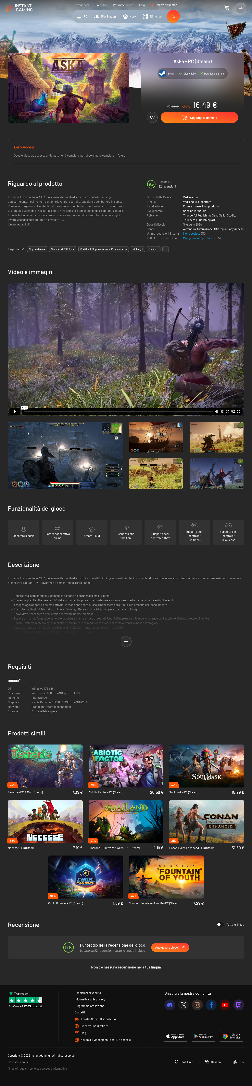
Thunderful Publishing (197, 215)
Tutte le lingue (235, 924)
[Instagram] (197, 1004)
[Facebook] (211, 1004)
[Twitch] (238, 1004)
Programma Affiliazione (89, 1006)
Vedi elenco (190, 197)
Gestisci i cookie (18, 1062)
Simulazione (205, 229)
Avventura (189, 229)
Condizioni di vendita (88, 993)
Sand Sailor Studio (194, 211)
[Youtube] (225, 1004)
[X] (183, 1004)
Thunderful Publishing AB (199, 220)
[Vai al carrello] (226, 8)
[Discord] (169, 1004)
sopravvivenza (37, 249)
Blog (142, 5)
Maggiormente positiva (198, 238)
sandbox (153, 249)
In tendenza (82, 5)
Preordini (101, 5)
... (165, 249)
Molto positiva (192, 233)
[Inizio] (19, 8)
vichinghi (138, 249)
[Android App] (203, 1036)
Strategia (220, 229)
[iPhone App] (175, 1036)
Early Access (235, 229)
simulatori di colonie (62, 249)
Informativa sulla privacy (90, 999)
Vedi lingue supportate (197, 201)
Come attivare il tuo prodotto (201, 206)
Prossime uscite (123, 5)
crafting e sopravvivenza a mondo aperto (103, 249)
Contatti (80, 1012)
